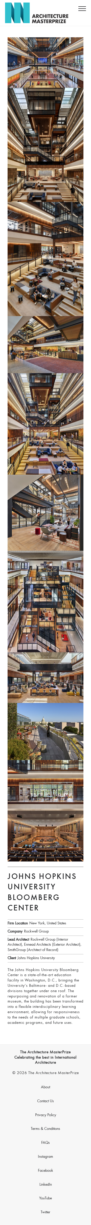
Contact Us (45, 1101)
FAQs (45, 1143)
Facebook (45, 1171)
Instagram (45, 1157)
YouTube (45, 1198)
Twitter (45, 1212)
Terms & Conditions (45, 1129)
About (45, 1087)
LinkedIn (45, 1185)
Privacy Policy (45, 1115)
